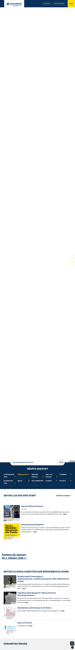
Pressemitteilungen (63, 495)
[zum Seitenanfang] (72, 647)
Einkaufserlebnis (59, 3)
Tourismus (46, 3)
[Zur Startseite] (14, 4)
